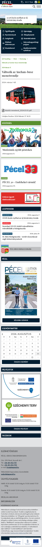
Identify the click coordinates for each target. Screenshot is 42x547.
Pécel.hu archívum (9, 497)
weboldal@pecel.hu (8, 474)
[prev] (2, 334)
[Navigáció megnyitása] (39, 6)
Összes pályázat (21, 429)
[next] (39, 334)
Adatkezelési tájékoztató (18, 533)
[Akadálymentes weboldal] (38, 2)
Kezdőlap (7, 59)
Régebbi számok (21, 320)
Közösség (23, 59)
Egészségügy (6, 223)
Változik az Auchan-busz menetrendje (14, 63)
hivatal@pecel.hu (13, 467)
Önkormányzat (7, 215)
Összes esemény (21, 362)
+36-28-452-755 (10, 465)
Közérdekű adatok (9, 505)
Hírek (15, 59)
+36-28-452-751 (10, 463)
